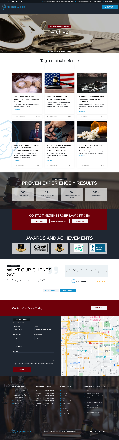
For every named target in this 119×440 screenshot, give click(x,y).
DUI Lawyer (90, 390)
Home (64, 390)
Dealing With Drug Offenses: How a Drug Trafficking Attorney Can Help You (59, 148)
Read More (17, 109)
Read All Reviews (50, 290)
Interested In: (17, 343)
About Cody (65, 393)
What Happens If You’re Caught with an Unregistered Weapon (26, 99)
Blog (63, 405)
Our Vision (65, 395)
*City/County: (38, 334)
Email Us (40, 221)
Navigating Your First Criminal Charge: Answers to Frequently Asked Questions (27, 148)
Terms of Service (49, 363)
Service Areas (66, 403)
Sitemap (64, 415)
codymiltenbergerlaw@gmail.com (84, 1)
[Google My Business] (21, 1)
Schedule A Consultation (109, 7)
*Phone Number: (17, 334)
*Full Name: (16, 326)
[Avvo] (13, 1)
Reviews (64, 408)
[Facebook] (8, 1)
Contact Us (98, 307)
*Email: (36, 326)
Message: (16, 351)
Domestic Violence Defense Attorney (96, 415)
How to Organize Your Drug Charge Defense (90, 147)
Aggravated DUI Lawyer (93, 405)
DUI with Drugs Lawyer (92, 407)
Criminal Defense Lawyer (93, 393)
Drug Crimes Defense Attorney (94, 410)
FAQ (63, 398)
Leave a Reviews (68, 290)
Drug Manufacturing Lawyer (94, 412)
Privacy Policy (40, 363)
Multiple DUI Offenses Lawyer (94, 402)
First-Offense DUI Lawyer (93, 400)
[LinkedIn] (17, 1)
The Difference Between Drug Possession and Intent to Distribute (91, 99)
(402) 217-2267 (97, 1)
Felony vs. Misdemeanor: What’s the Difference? (57, 98)
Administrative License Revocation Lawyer (95, 396)
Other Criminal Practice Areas (70, 400)
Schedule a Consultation (59, 221)
